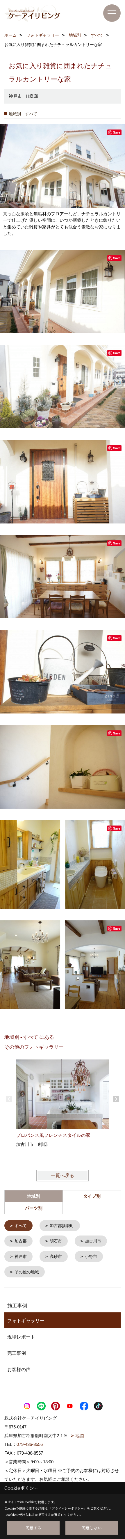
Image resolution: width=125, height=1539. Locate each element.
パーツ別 (33, 1208)
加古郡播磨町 (62, 1225)
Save (116, 132)
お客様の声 (19, 1369)
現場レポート (21, 1336)
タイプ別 (92, 1196)
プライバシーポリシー (68, 1508)
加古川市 (93, 1241)
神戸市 (21, 1256)
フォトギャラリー (25, 1320)
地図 (79, 1435)
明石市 (56, 1241)
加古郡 (21, 1241)
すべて (21, 1225)
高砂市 (56, 1256)
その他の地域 (27, 1272)
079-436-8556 (30, 1444)
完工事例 (16, 1353)
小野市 (91, 1256)
